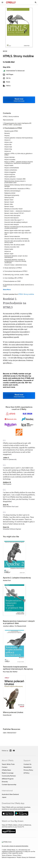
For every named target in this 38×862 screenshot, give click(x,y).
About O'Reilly (7, 760)
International (7, 790)
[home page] (11, 2)
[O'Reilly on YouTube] (14, 750)
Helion (8, 85)
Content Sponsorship (9, 785)
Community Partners (9, 776)
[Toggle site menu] (2, 2)
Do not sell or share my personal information (15, 846)
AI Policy (26, 773)
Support (27, 760)
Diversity (5, 782)
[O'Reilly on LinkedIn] (10, 750)
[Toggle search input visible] (35, 2)
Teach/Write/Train (8, 764)
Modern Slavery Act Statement (26, 857)
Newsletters (28, 767)
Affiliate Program (8, 779)
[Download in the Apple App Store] (8, 815)
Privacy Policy (28, 770)
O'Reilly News (6, 770)
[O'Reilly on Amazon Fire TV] (9, 833)
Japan (4, 797)
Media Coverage (7, 773)
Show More (7, 289)
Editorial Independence (9, 857)
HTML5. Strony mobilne (26, 294)
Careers (4, 767)
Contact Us (27, 764)
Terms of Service (7, 855)
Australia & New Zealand (10, 794)
